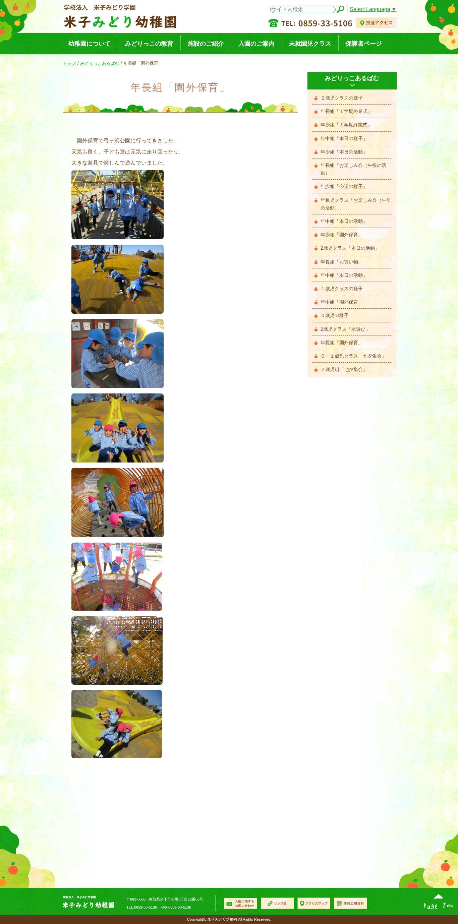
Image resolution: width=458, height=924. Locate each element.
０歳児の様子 (335, 315)
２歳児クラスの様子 (342, 98)
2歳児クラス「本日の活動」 (350, 248)
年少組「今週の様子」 (344, 186)
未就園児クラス (310, 43)
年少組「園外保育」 (342, 234)
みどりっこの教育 (149, 43)
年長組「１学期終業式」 (346, 111)
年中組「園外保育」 (342, 302)
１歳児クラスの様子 (342, 288)
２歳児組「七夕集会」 (344, 369)
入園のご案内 (256, 43)
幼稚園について (89, 43)
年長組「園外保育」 (342, 342)
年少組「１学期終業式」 (346, 124)
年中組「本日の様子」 (344, 138)
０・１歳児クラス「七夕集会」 (353, 356)
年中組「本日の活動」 (344, 221)
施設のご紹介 (206, 43)
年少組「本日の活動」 (344, 152)
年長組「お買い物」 (342, 261)
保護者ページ (364, 43)
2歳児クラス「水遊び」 (345, 329)
